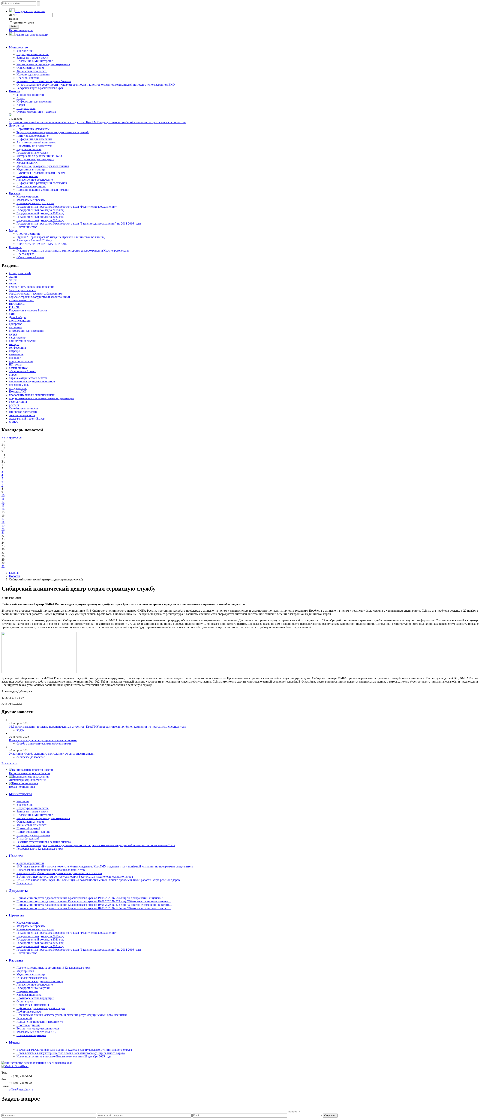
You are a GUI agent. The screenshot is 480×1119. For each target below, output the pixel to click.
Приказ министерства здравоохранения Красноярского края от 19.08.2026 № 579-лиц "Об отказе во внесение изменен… (93, 901)
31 (3, 566)
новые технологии (21, 361)
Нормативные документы (33, 128)
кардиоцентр (17, 337)
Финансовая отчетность (31, 71)
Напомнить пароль (21, 30)
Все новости (9, 763)
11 (3, 498)
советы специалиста (22, 415)
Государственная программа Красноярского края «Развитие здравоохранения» (66, 206)
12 (3, 502)
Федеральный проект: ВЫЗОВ (36, 1031)
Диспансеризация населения (27, 779)
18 (3, 522)
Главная (14, 572)
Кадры (20, 104)
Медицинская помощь (30, 169)
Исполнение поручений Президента (39, 1021)
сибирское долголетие (23, 411)
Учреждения (24, 50)
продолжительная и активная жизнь (32, 394)
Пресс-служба (25, 253)
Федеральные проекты (30, 199)
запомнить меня (23, 22)
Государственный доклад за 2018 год (40, 210)
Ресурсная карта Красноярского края (39, 88)
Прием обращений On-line (33, 831)
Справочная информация (32, 1004)
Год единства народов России (28, 310)
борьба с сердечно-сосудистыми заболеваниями (39, 296)
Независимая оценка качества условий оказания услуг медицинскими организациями (71, 1015)
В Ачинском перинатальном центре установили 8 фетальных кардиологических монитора (74, 876)
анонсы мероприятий (30, 94)
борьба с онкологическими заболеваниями (36, 293)
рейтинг (14, 405)
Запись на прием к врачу (32, 57)
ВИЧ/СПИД (17, 303)
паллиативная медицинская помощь (32, 381)
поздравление (18, 388)
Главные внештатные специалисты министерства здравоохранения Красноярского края (72, 250)
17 (3, 519)
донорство (15, 324)
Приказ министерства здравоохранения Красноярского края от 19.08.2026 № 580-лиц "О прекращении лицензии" (89, 898)
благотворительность (22, 290)
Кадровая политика (28, 149)
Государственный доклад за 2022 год (40, 216)
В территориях (25, 108)
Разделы (16, 960)
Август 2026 (14, 437)
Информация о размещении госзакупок (41, 183)
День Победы (17, 317)
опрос (12, 374)
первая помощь (18, 384)
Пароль (13, 18)
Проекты (14, 193)
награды (14, 351)
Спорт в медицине (28, 233)
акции (13, 276)
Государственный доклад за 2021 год (40, 213)
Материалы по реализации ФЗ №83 (39, 155)
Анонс (20, 98)
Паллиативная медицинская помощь (39, 981)
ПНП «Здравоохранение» (32, 135)
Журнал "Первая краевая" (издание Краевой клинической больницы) (60, 237)
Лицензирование (27, 176)
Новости (14, 91)
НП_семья (15, 364)
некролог (15, 357)
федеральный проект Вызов (27, 418)
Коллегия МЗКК (27, 162)
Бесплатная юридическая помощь (37, 1028)
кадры (13, 334)
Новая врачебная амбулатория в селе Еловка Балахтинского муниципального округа (70, 1053)
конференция (17, 347)
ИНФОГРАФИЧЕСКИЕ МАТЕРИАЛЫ (42, 243)
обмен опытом (18, 367)
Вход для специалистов (30, 11)
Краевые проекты (27, 196)
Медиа (13, 230)
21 (3, 532)
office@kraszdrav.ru (21, 1089)
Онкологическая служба (31, 977)
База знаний (24, 1018)
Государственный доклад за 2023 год (40, 220)
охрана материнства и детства (28, 378)
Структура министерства (32, 54)
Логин (13, 14)
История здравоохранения (33, 74)
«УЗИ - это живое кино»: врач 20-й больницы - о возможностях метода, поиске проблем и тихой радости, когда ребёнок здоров (98, 880)
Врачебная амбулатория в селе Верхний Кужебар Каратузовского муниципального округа (74, 1049)
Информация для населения (34, 101)
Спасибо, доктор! (27, 77)
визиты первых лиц (21, 300)
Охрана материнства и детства (36, 111)
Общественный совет (30, 67)
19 (3, 525)
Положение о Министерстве (34, 61)
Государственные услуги (32, 152)
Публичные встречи (29, 1011)
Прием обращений (28, 828)
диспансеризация (20, 320)
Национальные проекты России (29, 773)
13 (3, 505)
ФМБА (13, 421)
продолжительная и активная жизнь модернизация (41, 398)
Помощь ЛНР (17, 391)
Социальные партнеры (31, 1035)
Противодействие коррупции (35, 998)
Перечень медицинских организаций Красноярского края (53, 967)
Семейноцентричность (23, 408)
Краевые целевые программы (35, 203)
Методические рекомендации (35, 159)
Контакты (15, 247)
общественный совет (22, 371)
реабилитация (18, 401)
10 (3, 495)
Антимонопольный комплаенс (36, 142)
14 (3, 508)
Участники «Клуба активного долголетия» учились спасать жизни (51, 753)
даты (12, 313)
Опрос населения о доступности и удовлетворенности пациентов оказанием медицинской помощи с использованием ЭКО (95, 84)
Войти (13, 26)
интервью (15, 327)
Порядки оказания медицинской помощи (42, 189)
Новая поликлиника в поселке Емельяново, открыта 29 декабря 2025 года (63, 1056)
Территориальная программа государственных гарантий (52, 132)
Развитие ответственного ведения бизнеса (43, 81)
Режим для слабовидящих (31, 34)
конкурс (14, 344)
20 (3, 529)
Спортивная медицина (31, 186)
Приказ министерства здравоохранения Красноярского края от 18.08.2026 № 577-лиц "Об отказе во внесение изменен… (93, 908)
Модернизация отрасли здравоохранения (42, 166)
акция (12, 280)
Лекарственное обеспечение (34, 179)
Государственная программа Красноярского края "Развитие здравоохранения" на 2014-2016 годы (78, 223)
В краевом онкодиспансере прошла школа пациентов (43, 740)
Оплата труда (25, 1001)
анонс (12, 283)
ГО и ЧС (14, 307)
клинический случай (22, 340)
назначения (16, 354)
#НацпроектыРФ (20, 273)
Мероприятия (25, 971)
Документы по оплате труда (34, 145)
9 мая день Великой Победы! (34, 240)
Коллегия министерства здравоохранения (43, 64)
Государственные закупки (33, 987)
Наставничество (26, 226)
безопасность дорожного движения (31, 286)
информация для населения (26, 330)
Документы (16, 125)
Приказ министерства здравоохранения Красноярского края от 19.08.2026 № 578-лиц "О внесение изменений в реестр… (94, 904)
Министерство (18, 47)
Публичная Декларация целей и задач (40, 172)
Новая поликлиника (22, 786)
